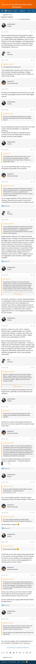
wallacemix (5, 19)
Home (23, 662)
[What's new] (28, 10)
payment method (25, 19)
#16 (34, 575)
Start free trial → (17, 7)
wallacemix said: (7, 64)
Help (18, 662)
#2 (34, 60)
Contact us (4, 662)
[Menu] (2, 11)
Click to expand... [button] (18, 294)
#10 (34, 367)
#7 (34, 219)
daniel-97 (10, 81)
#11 (34, 406)
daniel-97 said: (7, 113)
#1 (34, 32)
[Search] (33, 10)
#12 (34, 439)
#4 (34, 109)
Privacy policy (12, 662)
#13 (34, 482)
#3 (34, 89)
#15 (34, 542)
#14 (34, 512)
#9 (34, 325)
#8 (34, 275)
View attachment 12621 (9, 492)
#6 (34, 181)
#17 (34, 619)
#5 (34, 149)
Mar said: (5, 153)
